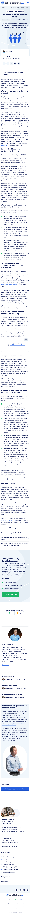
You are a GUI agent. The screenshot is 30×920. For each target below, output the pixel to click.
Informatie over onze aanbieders (15, 11)
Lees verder (5, 665)
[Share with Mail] (15, 63)
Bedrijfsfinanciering (8, 857)
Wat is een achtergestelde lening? (11, 533)
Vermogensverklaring (15, 686)
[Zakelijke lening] (13, 3)
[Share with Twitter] (7, 63)
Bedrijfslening (7, 862)
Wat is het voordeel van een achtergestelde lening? (14, 538)
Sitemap (15, 908)
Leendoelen (4, 881)
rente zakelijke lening (9, 872)
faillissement (4, 145)
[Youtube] (27, 890)
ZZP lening (6, 859)
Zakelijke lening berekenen (10, 869)
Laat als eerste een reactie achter (15, 789)
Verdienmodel (16, 905)
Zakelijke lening (5, 852)
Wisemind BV (19, 899)
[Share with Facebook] (4, 63)
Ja (11, 613)
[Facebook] (16, 890)
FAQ (8, 7)
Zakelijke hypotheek (8, 864)
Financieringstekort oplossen (15, 695)
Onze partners (24, 905)
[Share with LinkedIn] (11, 63)
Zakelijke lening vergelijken (10, 867)
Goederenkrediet (15, 678)
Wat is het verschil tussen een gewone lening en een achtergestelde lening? (14, 544)
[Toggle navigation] (28, 3)
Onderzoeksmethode (7, 905)
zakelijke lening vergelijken (8, 520)
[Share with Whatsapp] (18, 63)
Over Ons (8, 903)
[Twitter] (20, 890)
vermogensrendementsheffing (9, 284)
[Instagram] (23, 890)
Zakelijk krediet (5, 877)
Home (3, 7)
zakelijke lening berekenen (17, 345)
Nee (20, 613)
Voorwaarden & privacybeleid (17, 903)
